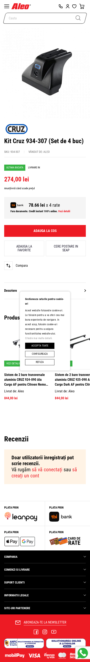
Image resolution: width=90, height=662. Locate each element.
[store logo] (22, 6)
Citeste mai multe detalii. (39, 338)
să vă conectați (47, 470)
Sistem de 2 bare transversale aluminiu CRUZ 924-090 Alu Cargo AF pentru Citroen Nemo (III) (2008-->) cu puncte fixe (25, 380)
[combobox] (45, 18)
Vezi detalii (64, 211)
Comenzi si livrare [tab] (17, 569)
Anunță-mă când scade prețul (19, 188)
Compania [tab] (10, 556)
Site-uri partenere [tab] (17, 608)
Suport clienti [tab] (14, 582)
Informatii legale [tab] (16, 595)
